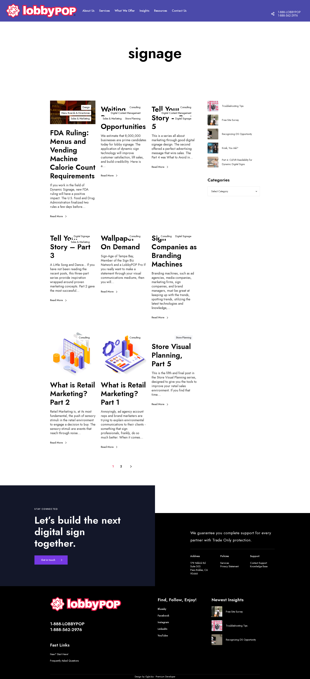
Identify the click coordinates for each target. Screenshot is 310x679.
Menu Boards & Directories (75, 113)
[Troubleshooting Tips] (213, 106)
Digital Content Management (125, 113)
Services (224, 563)
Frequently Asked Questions (64, 660)
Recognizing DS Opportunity (237, 134)
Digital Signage (183, 118)
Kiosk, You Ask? (230, 148)
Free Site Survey (230, 120)
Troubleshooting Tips (232, 106)
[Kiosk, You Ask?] (213, 148)
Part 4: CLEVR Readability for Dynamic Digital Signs (237, 162)
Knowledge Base (258, 566)
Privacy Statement (229, 566)
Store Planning (132, 118)
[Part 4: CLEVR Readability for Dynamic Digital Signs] (213, 162)
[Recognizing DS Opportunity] (213, 134)
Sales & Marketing (80, 118)
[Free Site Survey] (213, 120)
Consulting (135, 107)
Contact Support (258, 563)
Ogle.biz (149, 676)
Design (86, 107)
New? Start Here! (59, 654)
